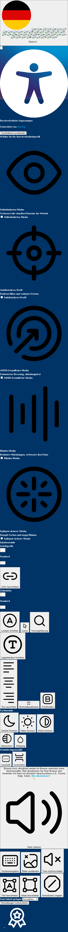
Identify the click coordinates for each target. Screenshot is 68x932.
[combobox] (34, 23)
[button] (1, 47)
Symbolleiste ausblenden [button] (13, 133)
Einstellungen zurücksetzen (14, 903)
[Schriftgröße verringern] (2, 563)
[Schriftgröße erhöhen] (2, 550)
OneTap (21, 126)
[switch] (14, 217)
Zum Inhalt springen (11, 899)
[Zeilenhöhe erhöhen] (2, 594)
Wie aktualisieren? (41, 776)
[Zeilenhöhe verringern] (2, 607)
